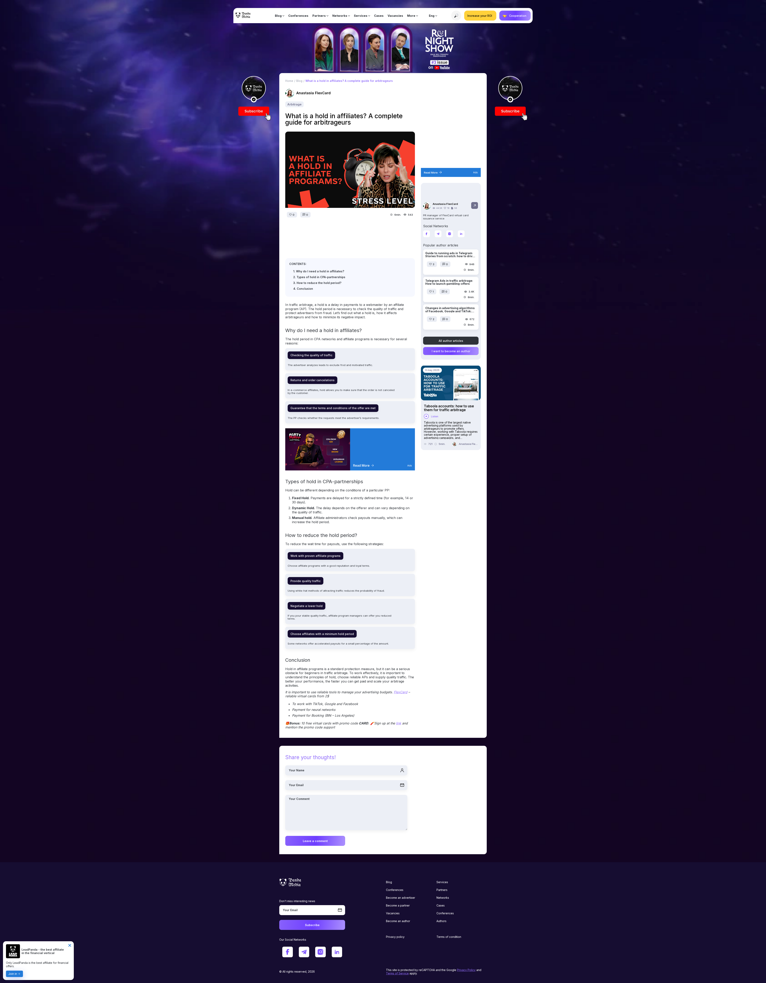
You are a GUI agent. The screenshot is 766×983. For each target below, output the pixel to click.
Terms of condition (448, 936)
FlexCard (400, 692)
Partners (319, 16)
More (411, 16)
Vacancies (395, 16)
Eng (431, 16)
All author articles (451, 340)
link (398, 723)
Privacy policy (395, 936)
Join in (12, 973)
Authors (441, 921)
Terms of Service (397, 973)
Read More (361, 465)
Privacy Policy (466, 970)
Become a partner (398, 905)
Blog (278, 16)
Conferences (298, 16)
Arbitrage (294, 104)
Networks (339, 16)
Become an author (398, 921)
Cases (379, 16)
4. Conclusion (303, 288)
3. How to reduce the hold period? (317, 283)
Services (360, 16)
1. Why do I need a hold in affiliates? (318, 271)
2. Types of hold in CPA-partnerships (319, 277)
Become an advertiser (400, 897)
